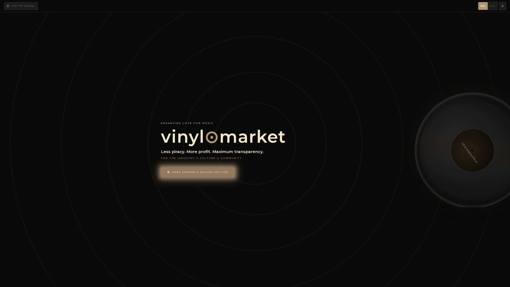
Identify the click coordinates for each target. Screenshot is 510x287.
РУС (492, 6)
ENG (483, 6)
